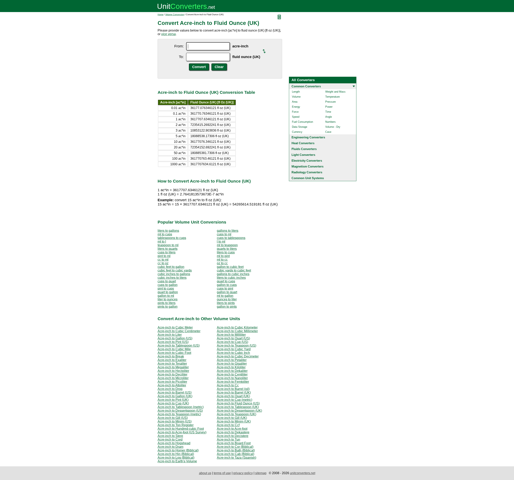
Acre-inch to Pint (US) (173, 342)
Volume (296, 96)
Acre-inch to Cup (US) (232, 342)
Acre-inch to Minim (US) (175, 421)
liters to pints (226, 303)
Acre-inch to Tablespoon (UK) (238, 407)
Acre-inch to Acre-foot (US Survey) (182, 432)
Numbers (330, 121)
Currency (297, 131)
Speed (295, 116)
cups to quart (167, 281)
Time (328, 111)
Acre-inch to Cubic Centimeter (179, 331)
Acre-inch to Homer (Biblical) (178, 450)
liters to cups (226, 252)
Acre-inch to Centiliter (232, 374)
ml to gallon (225, 295)
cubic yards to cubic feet (234, 270)
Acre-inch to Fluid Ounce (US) (238, 403)
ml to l (162, 241)
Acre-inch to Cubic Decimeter (238, 356)
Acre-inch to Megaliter (173, 367)
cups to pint (225, 288)
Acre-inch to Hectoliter (173, 371)
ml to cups (165, 234)
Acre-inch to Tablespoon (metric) (181, 407)
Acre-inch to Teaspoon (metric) (179, 414)
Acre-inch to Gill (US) (173, 418)
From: (179, 46)
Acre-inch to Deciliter (172, 374)
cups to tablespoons (231, 238)
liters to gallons (168, 230)
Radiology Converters (307, 172)
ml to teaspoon (227, 245)
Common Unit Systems (308, 178)
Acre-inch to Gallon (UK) (175, 396)
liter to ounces (167, 299)
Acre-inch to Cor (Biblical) (235, 446)
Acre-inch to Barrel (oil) (233, 389)
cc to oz (163, 263)
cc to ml (163, 259)
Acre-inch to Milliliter (231, 334)
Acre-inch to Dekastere (233, 432)
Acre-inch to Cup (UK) (173, 403)
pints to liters (166, 303)
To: (181, 57)
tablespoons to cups (172, 238)
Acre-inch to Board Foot (234, 443)
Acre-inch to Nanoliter (232, 378)
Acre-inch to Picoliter (172, 381)
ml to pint (223, 256)
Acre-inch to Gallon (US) (175, 338)
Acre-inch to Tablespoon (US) (179, 345)
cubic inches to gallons (174, 274)
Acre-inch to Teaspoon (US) (236, 345)
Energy (296, 106)
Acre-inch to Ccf (228, 425)
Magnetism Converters (307, 166)
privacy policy (243, 473)
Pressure (330, 101)
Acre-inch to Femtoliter (233, 381)
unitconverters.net (302, 473)
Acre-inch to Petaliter (232, 360)
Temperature (332, 96)
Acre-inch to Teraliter (172, 363)
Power (328, 106)
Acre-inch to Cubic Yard (234, 349)
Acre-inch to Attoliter (172, 385)
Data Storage (299, 126)
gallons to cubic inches (233, 274)
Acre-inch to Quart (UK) (233, 396)
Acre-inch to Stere (170, 436)
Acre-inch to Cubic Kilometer (237, 327)
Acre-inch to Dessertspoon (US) (180, 410)
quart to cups (226, 281)
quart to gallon (168, 292)
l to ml (221, 241)
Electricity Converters (307, 160)
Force (295, 111)
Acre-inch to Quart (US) (233, 338)
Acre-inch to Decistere (232, 436)
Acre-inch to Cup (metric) (234, 399)
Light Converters (303, 154)
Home (160, 14)
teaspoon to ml (168, 245)
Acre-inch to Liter (170, 334)
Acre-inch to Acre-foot (232, 428)
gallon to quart (227, 292)
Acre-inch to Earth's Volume (177, 461)
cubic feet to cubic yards (175, 270)
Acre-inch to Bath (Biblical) (236, 450)
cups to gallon (167, 285)
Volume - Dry (332, 126)
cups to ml (224, 234)
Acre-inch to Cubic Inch (233, 352)
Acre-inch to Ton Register (176, 425)
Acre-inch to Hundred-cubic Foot (181, 428)
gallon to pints (227, 306)
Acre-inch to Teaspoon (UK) (236, 414)
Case (328, 131)
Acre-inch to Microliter (173, 378)
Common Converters (306, 86)
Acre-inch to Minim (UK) (234, 421)
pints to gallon (167, 306)
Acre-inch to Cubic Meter (175, 327)
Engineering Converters (308, 137)
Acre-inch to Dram (170, 446)
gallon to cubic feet (230, 267)
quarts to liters (227, 248)
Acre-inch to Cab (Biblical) (235, 454)
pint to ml (164, 256)
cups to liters (166, 252)
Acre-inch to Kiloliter (231, 367)
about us (205, 473)
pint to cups (166, 288)
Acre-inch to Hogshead (174, 443)
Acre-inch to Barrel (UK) (234, 392)
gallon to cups (227, 285)
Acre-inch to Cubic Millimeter (237, 331)
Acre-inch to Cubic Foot (174, 352)
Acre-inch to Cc (228, 385)
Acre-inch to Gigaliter (232, 363)
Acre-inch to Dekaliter (232, 371)
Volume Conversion (174, 14)
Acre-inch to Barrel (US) (175, 392)
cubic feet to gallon (171, 267)
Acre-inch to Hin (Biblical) (176, 454)
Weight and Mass (335, 91)
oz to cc (222, 263)
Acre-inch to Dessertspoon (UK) (239, 410)
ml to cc (222, 259)
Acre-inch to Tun (228, 439)
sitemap (260, 473)
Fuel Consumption (302, 121)
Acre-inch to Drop (170, 389)
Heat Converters (303, 143)
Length (296, 91)
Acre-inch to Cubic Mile (174, 349)
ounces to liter (227, 299)
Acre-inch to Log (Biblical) (176, 457)
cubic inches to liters (172, 277)
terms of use (222, 473)
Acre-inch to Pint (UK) (173, 399)
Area (294, 101)
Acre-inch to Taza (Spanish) (236, 457)
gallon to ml (166, 295)
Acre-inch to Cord (170, 439)
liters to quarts (167, 248)
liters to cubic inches (231, 277)
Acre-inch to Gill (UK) (232, 418)
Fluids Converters (304, 149)
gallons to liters (227, 230)
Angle (328, 116)
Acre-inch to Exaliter (172, 360)
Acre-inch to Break (171, 356)
